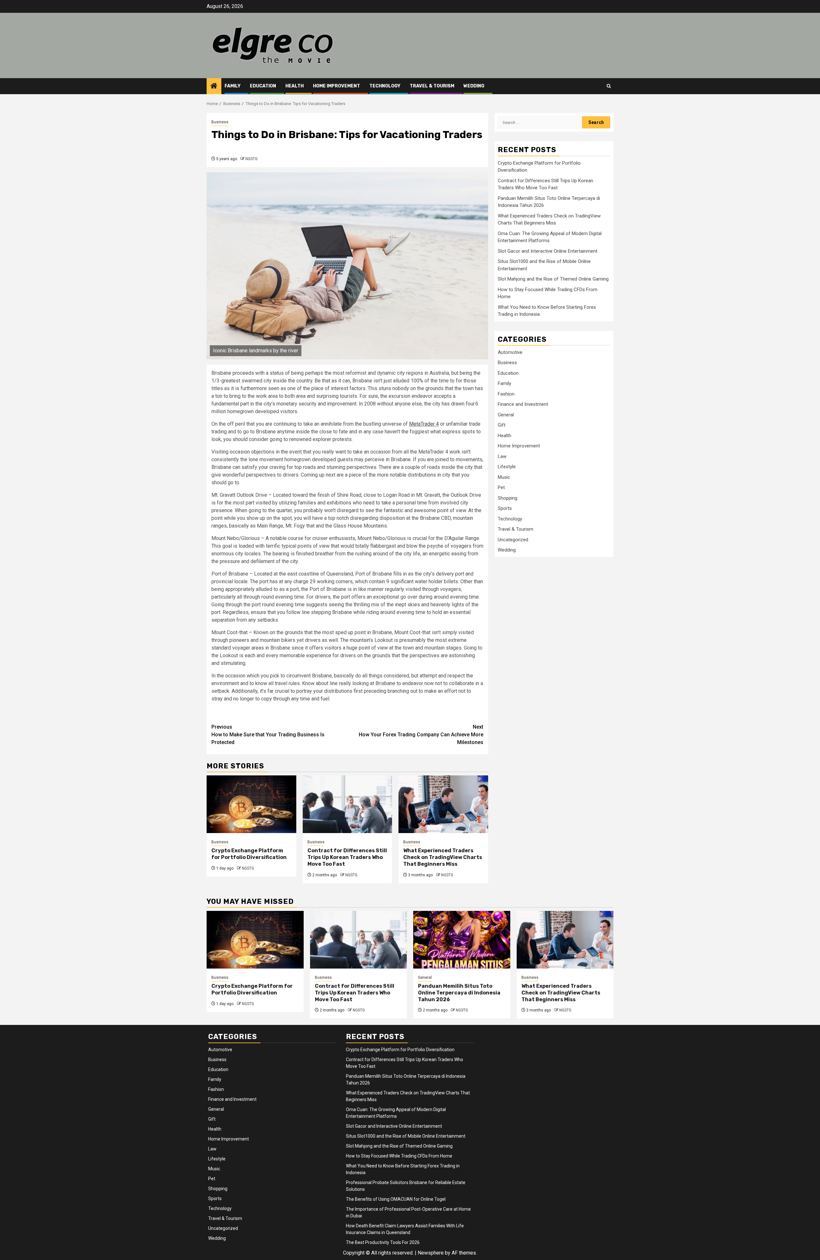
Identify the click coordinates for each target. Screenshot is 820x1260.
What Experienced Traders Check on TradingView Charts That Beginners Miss (442, 857)
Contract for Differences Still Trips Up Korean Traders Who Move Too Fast (347, 857)
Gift (501, 425)
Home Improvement (336, 86)
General (506, 415)
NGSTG (251, 159)
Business (219, 122)
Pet (501, 487)
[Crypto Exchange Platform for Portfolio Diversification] (251, 804)
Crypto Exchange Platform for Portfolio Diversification (249, 853)
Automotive (510, 352)
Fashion (506, 394)
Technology (384, 86)
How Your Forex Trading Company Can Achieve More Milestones (421, 734)
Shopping (507, 498)
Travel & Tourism (432, 86)
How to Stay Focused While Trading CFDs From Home (399, 1155)
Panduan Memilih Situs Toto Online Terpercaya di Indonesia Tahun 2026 (459, 992)
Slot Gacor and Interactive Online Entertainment (547, 251)
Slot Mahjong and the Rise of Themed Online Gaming (553, 279)
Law (502, 456)
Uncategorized (513, 540)
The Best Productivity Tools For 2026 (383, 1242)
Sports (505, 508)
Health (294, 86)
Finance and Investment (523, 404)
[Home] (213, 86)
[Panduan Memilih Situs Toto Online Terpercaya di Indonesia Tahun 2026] (461, 940)
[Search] (609, 86)
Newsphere (431, 1253)
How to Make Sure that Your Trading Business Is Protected (267, 734)
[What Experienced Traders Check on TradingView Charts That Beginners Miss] (443, 804)
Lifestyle (507, 467)
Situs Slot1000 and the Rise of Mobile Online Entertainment (405, 1136)
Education (263, 86)
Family (233, 86)
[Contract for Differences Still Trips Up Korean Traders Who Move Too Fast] (347, 804)
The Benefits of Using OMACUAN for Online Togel (396, 1199)
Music (504, 477)
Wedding (473, 86)
